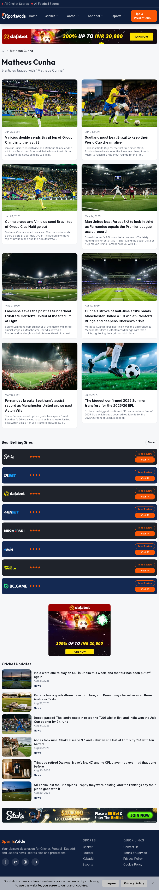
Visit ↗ (145, 459)
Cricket (50, 16)
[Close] (153, 883)
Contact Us (130, 847)
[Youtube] (35, 862)
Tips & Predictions (142, 16)
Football (71, 16)
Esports (116, 16)
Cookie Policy (132, 864)
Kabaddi (94, 16)
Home (33, 16)
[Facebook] (5, 862)
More (151, 442)
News (37, 685)
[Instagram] (25, 862)
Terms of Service (135, 853)
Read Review (145, 453)
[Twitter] (15, 862)
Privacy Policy (133, 858)
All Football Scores (46, 3)
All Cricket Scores (17, 3)
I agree (111, 883)
